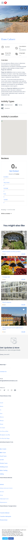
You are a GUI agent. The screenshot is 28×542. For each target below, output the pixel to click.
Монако (2, 420)
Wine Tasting (3, 470)
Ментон (2, 417)
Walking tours (4, 467)
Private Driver (3, 520)
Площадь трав (6, 277)
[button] (14, 135)
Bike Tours (3, 452)
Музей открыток (6, 302)
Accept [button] (5, 538)
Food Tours (3, 456)
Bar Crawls (3, 449)
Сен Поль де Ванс (4, 431)
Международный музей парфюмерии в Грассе (12, 328)
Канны (1, 406)
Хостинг (2, 491)
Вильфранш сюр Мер (5, 435)
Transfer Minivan (4, 513)
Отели (1, 495)
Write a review (5, 213)
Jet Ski (2, 459)
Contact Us (3, 371)
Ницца (1, 424)
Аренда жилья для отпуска (6, 488)
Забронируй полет (4, 499)
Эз (0, 410)
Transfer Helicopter (5, 516)
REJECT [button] (11, 538)
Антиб (1, 403)
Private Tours (3, 463)
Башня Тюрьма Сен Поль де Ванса (11, 251)
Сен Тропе (2, 427)
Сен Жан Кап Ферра (4, 438)
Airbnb (2, 484)
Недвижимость (3, 502)
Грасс (1, 413)
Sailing (2, 474)
